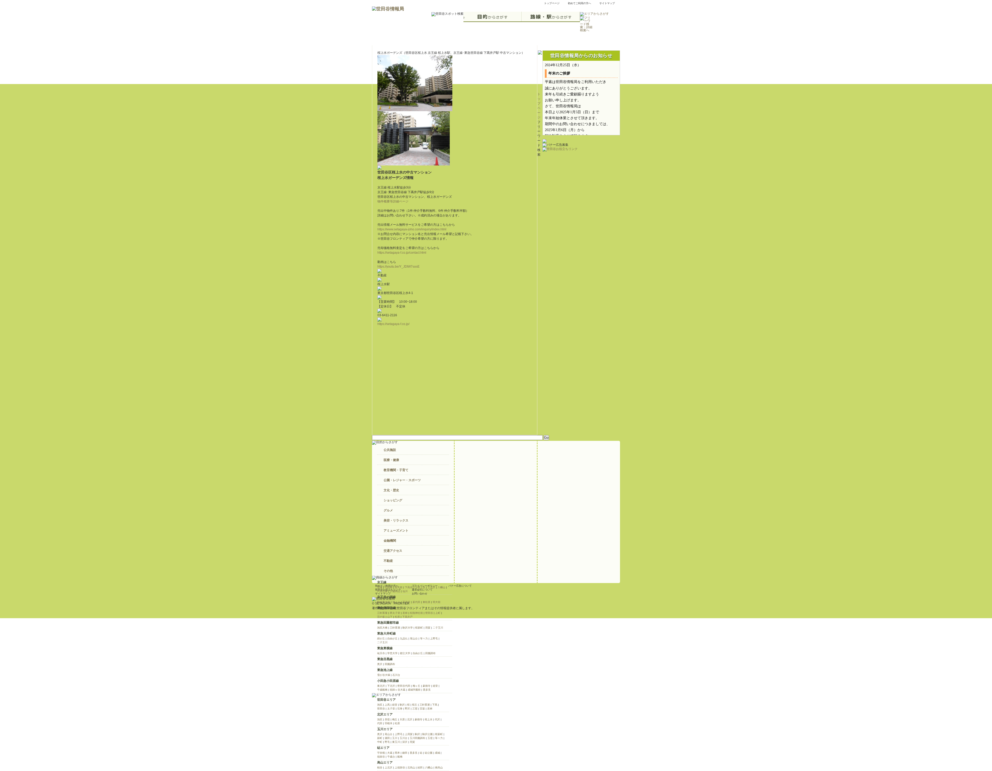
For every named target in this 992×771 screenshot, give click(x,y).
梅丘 (394, 719)
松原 (397, 616)
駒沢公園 (427, 734)
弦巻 (399, 708)
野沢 (407, 708)
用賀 (427, 627)
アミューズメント (396, 530)
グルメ (388, 510)
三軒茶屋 (382, 612)
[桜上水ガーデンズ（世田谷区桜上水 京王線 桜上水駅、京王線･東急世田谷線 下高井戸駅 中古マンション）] (414, 109)
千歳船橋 (382, 689)
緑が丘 (381, 638)
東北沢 (381, 685)
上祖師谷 (400, 767)
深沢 (404, 741)
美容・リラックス (396, 520)
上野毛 (434, 638)
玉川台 (403, 738)
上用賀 (409, 734)
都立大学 (405, 653)
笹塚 (379, 587)
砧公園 (428, 752)
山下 (389, 616)
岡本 (397, 752)
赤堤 (387, 719)
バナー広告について (460, 585)
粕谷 (379, 767)
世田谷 (429, 612)
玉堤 (430, 738)
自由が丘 (392, 638)
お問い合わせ (419, 593)
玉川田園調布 (417, 738)
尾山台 (414, 638)
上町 (437, 612)
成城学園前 (414, 689)
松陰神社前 (416, 612)
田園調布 (430, 653)
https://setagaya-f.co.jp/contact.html (401, 252)
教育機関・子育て (396, 470)
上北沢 (431, 587)
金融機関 (390, 540)
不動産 (388, 561)
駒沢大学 (407, 627)
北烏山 (411, 767)
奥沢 (379, 664)
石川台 (396, 675)
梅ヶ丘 (416, 685)
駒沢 (402, 704)
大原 (402, 719)
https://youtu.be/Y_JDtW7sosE (398, 266)
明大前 (398, 587)
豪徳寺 (426, 685)
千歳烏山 (395, 591)
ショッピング (393, 500)
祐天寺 (381, 653)
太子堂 (391, 708)
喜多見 (427, 689)
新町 (379, 738)
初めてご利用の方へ (579, 3)
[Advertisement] (581, 184)
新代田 (416, 602)
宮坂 (422, 708)
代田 (379, 723)
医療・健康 (391, 460)
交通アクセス (393, 551)
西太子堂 (395, 612)
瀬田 (387, 738)
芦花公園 (382, 591)
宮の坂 (381, 616)
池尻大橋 (382, 627)
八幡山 (441, 587)
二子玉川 (438, 627)
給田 (420, 767)
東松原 (426, 602)
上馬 (387, 704)
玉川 (394, 738)
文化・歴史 (391, 490)
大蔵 (389, 752)
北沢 (409, 719)
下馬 (434, 704)
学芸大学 (392, 653)
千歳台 (391, 756)
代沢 (437, 719)
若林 (405, 612)
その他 (388, 571)
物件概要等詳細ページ (392, 201)
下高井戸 (410, 587)
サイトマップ (607, 3)
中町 (379, 741)
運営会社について (422, 589)
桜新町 (419, 627)
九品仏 (404, 638)
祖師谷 (381, 756)
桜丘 (414, 704)
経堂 (435, 685)
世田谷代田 (403, 685)
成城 (437, 752)
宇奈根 (381, 752)
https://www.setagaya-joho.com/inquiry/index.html (411, 229)
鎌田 (404, 752)
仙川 (405, 591)
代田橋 (388, 587)
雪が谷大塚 (383, 675)
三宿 (414, 708)
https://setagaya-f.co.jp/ (393, 324)
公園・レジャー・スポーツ (402, 480)
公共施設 (390, 450)
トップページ (552, 3)
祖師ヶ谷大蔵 (397, 689)
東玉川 (396, 741)
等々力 (424, 638)
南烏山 (439, 767)
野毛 (387, 741)
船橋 (399, 756)
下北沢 (391, 685)
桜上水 (421, 587)
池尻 (379, 704)
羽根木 (388, 723)
